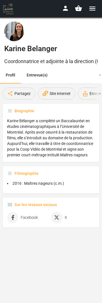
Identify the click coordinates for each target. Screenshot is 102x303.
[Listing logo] (14, 31)
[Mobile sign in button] (65, 8)
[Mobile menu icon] (92, 8)
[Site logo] (9, 8)
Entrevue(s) (37, 75)
